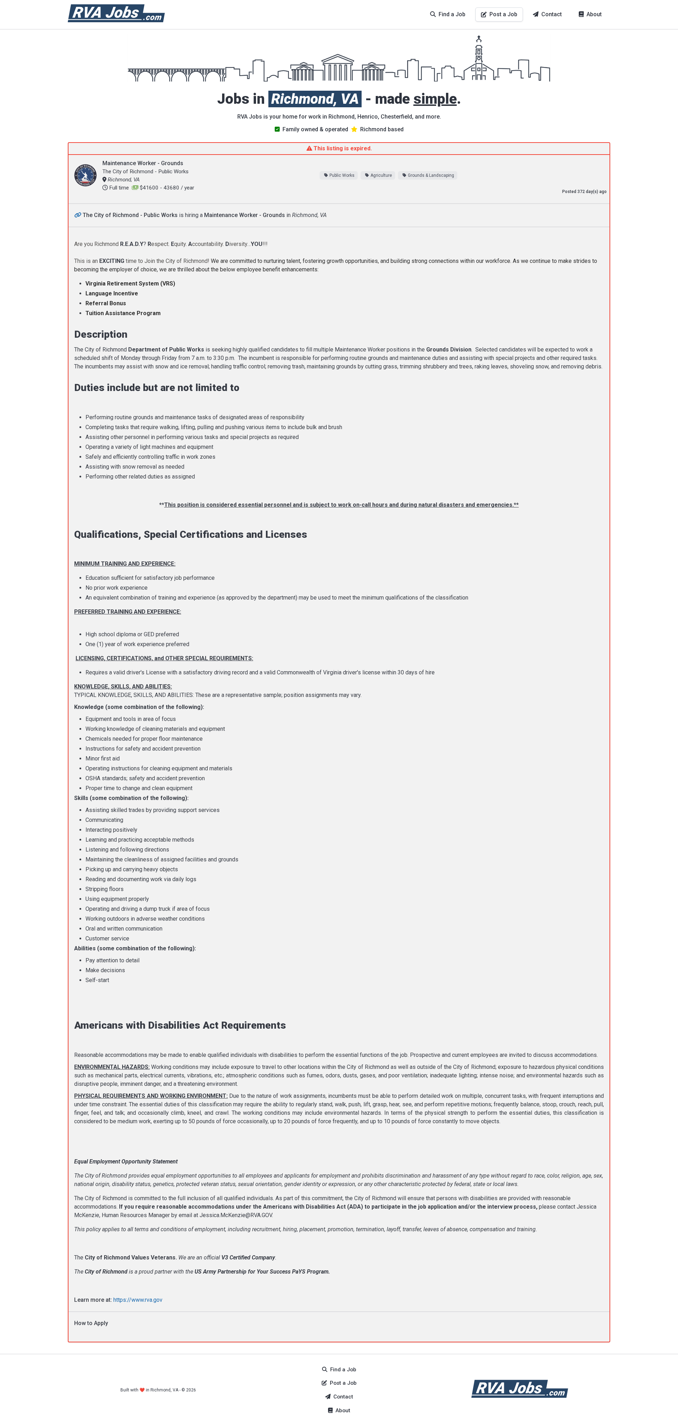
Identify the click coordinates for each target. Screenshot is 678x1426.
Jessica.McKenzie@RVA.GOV (236, 1215)
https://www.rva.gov (137, 1299)
